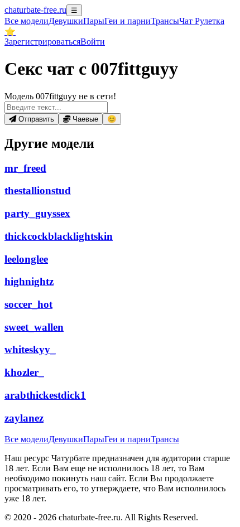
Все (26, 21)
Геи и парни (127, 439)
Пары (93, 21)
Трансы (165, 21)
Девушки (66, 21)
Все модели (26, 439)
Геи (127, 21)
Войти (92, 41)
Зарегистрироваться (42, 41)
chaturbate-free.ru (35, 9)
